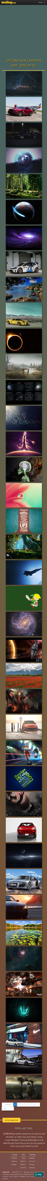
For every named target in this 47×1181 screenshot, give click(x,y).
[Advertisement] (23, 31)
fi (18, 1140)
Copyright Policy (32, 1158)
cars (19, 1136)
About (23, 1158)
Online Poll (23, 1161)
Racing (23, 1143)
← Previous (7, 1105)
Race (17, 1143)
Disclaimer (32, 1167)
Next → (6, 1109)
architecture (37, 1134)
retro (28, 1143)
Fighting (23, 1140)
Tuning (18, 1146)
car (15, 1137)
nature (6, 1143)
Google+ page (14, 1164)
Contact (22, 1176)
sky (35, 1143)
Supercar (41, 1143)
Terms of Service (32, 1161)
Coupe (7, 1140)
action (19, 1133)
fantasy (14, 1140)
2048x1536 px (9, 1133)
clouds (39, 1137)
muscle (40, 1140)
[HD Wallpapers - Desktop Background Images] (8, 2)
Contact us (23, 1164)
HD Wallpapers (23, 1167)
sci (32, 1143)
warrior (28, 1146)
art (43, 1133)
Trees (12, 1146)
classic (33, 1137)
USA (23, 1146)
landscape (32, 1140)
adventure (26, 1133)
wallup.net (5, 1172)
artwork (9, 1137)
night (12, 1143)
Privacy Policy (32, 1164)
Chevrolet (26, 1137)
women (35, 1146)
